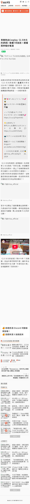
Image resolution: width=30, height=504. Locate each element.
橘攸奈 (17, 11)
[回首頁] (5, 2)
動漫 (19, 360)
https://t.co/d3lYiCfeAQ (13, 131)
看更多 (15, 436)
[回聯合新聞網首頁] (2, 2)
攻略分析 (3, 6)
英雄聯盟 (9, 11)
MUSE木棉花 (5, 361)
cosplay (14, 361)
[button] (28, 1)
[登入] (26, 2)
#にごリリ (16, 99)
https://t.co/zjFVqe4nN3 (13, 117)
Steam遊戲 (24, 11)
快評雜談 (24, 6)
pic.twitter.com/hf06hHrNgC (15, 147)
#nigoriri (7, 144)
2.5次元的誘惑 (6, 360)
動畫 (14, 360)
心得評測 (10, 6)
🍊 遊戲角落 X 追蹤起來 (13, 334)
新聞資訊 (17, 6)
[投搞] (21, 1)
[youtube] (23, 1)
